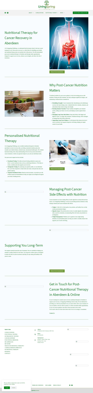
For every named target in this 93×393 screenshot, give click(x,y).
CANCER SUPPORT (10, 338)
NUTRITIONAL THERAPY (51, 12)
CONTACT (7, 353)
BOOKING (7, 351)
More (61, 12)
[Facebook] (5, 12)
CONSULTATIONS (39, 12)
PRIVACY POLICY (57, 385)
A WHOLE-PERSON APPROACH (13, 347)
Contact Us (52, 313)
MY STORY (8, 343)
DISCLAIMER (48, 385)
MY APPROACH (9, 342)
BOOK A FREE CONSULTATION (80, 12)
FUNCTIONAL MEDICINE (11, 340)
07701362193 (40, 335)
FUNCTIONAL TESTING (11, 334)
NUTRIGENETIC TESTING (12, 336)
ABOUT (30, 12)
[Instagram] (7, 12)
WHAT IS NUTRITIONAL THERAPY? (14, 345)
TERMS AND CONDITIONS (37, 385)
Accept (6, 387)
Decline (13, 387)
